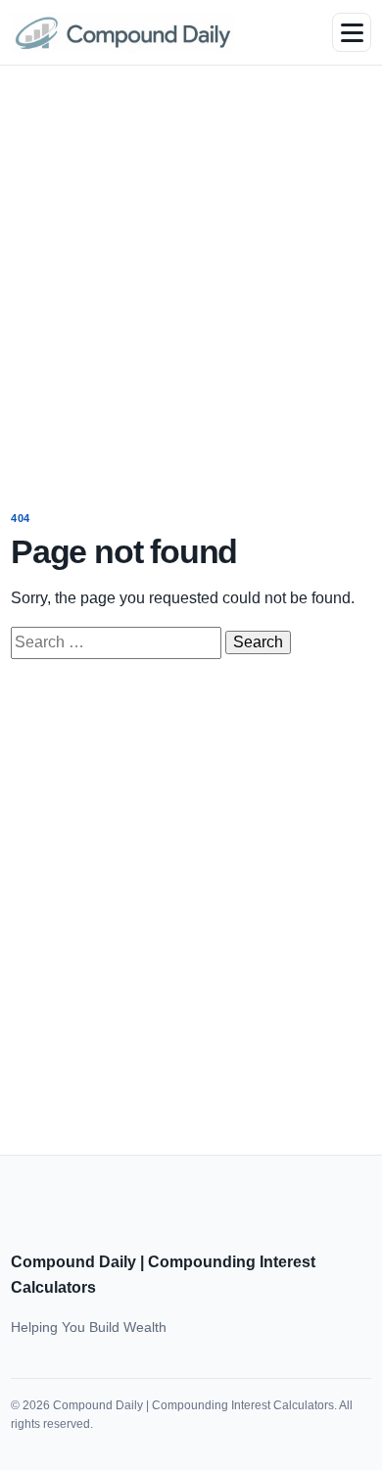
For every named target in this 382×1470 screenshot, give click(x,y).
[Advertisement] (191, 274)
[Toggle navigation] (351, 32)
